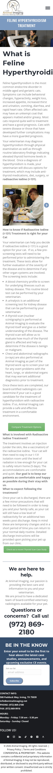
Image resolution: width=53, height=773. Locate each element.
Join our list (10, 668)
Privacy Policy (14, 749)
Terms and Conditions (34, 749)
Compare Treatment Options (26, 427)
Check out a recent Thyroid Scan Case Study (26, 549)
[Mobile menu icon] (47, 8)
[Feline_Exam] (23, 205)
